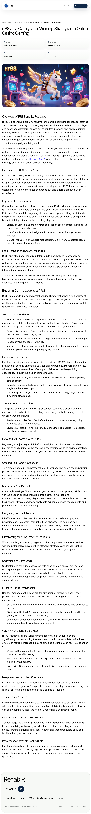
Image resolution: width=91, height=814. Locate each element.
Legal (84, 806)
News (10, 22)
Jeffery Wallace (10, 45)
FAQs (31, 798)
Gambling (17, 22)
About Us (62, 806)
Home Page (10, 798)
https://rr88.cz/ (36, 159)
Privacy (71, 806)
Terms (78, 806)
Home (4, 22)
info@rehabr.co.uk (46, 798)
